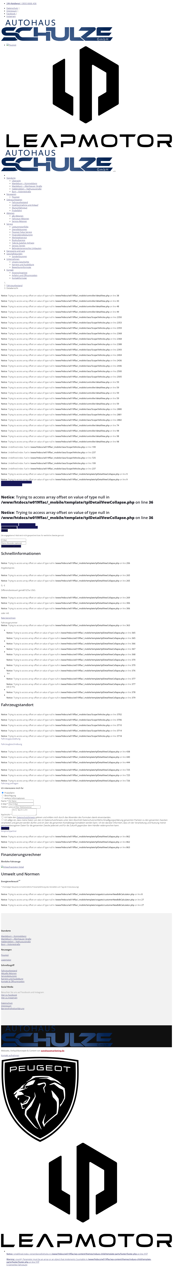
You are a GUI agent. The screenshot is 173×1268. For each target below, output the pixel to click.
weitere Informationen (14, 798)
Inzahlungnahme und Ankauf (25, 205)
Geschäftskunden (14, 253)
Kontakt (10, 269)
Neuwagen (11, 194)
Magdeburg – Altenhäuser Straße (27, 186)
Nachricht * (6, 814)
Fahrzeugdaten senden (11, 546)
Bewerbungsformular (21, 267)
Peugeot (15, 196)
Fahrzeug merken (9, 527)
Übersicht (16, 180)
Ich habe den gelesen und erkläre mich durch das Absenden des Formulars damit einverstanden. (57, 817)
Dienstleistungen (19, 229)
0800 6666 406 (21, 3)
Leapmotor (6, 959)
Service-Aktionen (19, 221)
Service (9, 224)
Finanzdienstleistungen (22, 234)
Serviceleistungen (9, 976)
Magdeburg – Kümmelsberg (24, 183)
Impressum (11, 10)
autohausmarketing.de (52, 1050)
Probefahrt (17, 210)
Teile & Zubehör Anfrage (23, 242)
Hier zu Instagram (9, 997)
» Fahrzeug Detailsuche (11, 484)
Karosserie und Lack (15, 251)
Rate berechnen (8, 617)
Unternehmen (12, 259)
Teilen (4, 530)
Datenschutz (12, 8)
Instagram (11, 16)
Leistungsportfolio (20, 226)
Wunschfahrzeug (19, 207)
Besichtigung (10, 795)
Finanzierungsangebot (27, 527)
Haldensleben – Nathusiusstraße (26, 188)
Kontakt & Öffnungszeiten (12, 981)
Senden (5, 828)
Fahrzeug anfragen (9, 524)
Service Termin (18, 245)
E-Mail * (4, 804)
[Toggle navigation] (115, 171)
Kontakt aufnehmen (10, 1055)
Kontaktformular (19, 278)
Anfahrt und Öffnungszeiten (24, 275)
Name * (4, 801)
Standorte (11, 178)
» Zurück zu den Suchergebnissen (16, 482)
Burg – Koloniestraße (21, 191)
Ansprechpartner (19, 272)
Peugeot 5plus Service (22, 232)
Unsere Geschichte (20, 261)
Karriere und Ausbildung (23, 264)
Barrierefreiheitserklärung (12, 1008)
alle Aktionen (17, 215)
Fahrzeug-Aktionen (20, 218)
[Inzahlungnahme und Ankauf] (12, 867)
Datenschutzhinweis (26, 817)
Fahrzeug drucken (27, 524)
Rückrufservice (18, 240)
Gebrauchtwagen (14, 199)
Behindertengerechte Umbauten (26, 248)
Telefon (8, 806)
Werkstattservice (19, 237)
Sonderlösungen (19, 256)
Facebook (11, 13)
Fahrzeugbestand (20, 202)
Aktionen (10, 213)
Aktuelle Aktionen (9, 973)
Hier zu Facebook (9, 995)
